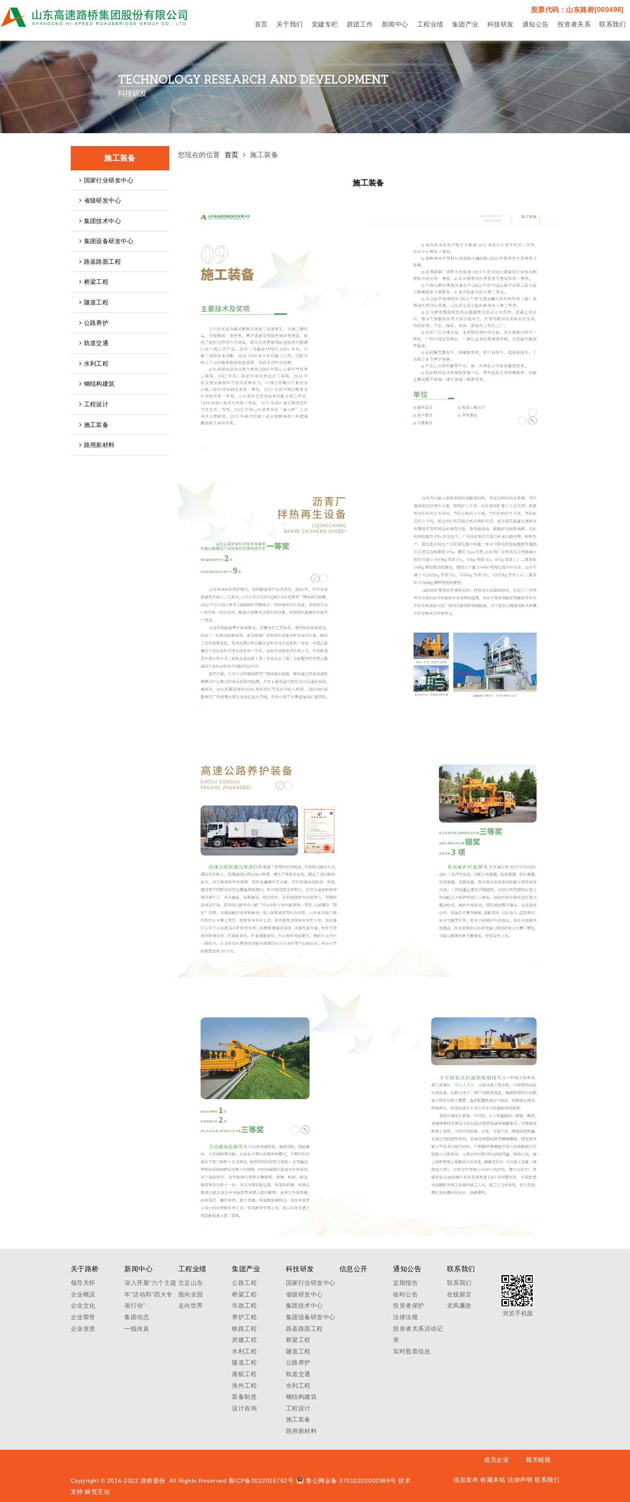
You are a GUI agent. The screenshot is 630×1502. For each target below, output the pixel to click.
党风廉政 (459, 1305)
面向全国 (190, 1294)
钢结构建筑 (99, 383)
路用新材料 (99, 444)
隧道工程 (96, 302)
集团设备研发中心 (109, 241)
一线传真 (136, 1328)
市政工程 (244, 1305)
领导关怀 (83, 1282)
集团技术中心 (102, 221)
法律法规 (405, 1317)
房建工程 (244, 1339)
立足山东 (190, 1282)
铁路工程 (244, 1328)
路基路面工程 (102, 261)
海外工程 (244, 1385)
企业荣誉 (83, 1317)
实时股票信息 (411, 1351)
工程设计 (96, 404)
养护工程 (244, 1317)
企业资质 (83, 1328)
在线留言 (459, 1294)
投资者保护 (408, 1305)
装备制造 (244, 1396)
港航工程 (244, 1374)
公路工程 (244, 1282)
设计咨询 (244, 1408)
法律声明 (519, 1479)
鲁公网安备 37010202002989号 (351, 1480)
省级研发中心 (102, 200)
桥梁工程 (96, 281)
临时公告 (405, 1294)
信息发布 (465, 1479)
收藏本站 (492, 1479)
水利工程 (96, 363)
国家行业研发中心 (109, 180)
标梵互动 (97, 1491)
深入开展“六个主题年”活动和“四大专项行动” (150, 1294)
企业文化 (83, 1305)
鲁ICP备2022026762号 (261, 1480)
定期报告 (405, 1282)
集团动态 (136, 1317)
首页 (232, 154)
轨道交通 (96, 343)
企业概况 (83, 1294)
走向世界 (190, 1305)
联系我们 (459, 1282)
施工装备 (96, 424)
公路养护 (96, 322)
